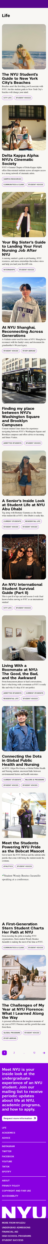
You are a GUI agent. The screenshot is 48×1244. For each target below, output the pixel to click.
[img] (24, 46)
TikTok (5, 1166)
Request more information (18, 1118)
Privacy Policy (11, 1185)
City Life (7, 98)
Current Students (12, 521)
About (6, 1180)
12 (34, 1052)
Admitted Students (12, 443)
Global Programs (11, 1033)
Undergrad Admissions (16, 1228)
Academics (8, 1132)
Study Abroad (29, 351)
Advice (6, 1138)
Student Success (12, 1240)
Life (4, 1127)
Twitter (6, 1151)
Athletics (8, 866)
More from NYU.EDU (13, 1222)
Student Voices (23, 98)
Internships (9, 270)
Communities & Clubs (13, 185)
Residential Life (32, 521)
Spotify (6, 1171)
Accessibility (10, 1196)
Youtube (7, 1161)
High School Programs (16, 1236)
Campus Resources (12, 179)
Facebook (8, 1156)
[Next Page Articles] (44, 1052)
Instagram (8, 1146)
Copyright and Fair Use (16, 1190)
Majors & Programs (34, 780)
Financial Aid (10, 1232)
